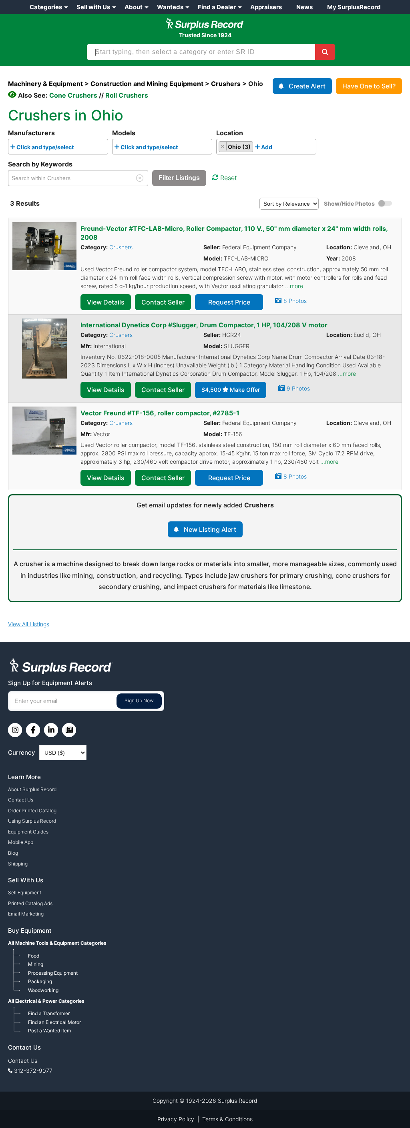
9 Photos (298, 388)
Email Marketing (26, 914)
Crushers (121, 247)
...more (294, 286)
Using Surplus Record (32, 821)
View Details (106, 302)
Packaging (40, 981)
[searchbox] (78, 148)
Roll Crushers (126, 95)
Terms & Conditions (227, 1119)
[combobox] (58, 146)
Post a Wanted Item (49, 1031)
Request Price (229, 302)
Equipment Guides (28, 832)
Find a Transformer (49, 1013)
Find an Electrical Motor (54, 1022)
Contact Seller (163, 302)
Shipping (18, 864)
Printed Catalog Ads (30, 903)
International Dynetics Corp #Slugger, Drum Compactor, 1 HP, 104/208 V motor (204, 325)
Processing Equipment (53, 973)
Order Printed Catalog (32, 810)
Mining (35, 964)
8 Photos (295, 300)
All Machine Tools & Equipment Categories (57, 943)
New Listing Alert (210, 529)
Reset (228, 178)
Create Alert (307, 86)
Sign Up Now (139, 700)
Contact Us (20, 800)
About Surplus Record (32, 789)
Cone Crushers (73, 95)
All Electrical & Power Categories (46, 1001)
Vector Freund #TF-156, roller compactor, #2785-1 (159, 413)
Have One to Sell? (369, 86)
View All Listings (28, 624)
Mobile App (20, 842)
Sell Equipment (24, 893)
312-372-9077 (33, 1070)
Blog (13, 853)
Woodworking (43, 990)
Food (33, 956)
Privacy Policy (175, 1119)
